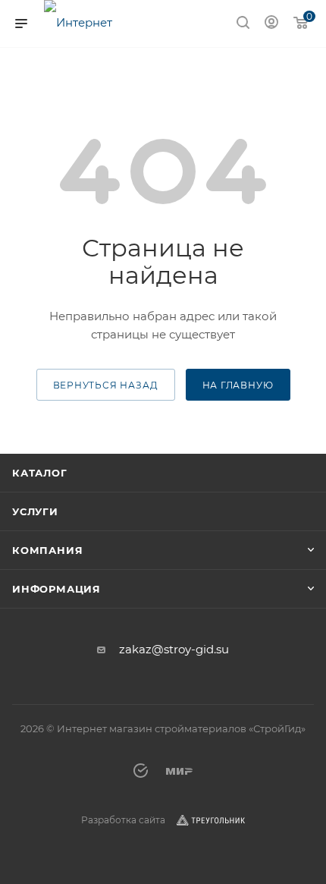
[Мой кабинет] (271, 24)
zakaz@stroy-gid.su (174, 649)
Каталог (39, 473)
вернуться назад (105, 385)
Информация (56, 589)
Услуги (35, 511)
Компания (47, 550)
